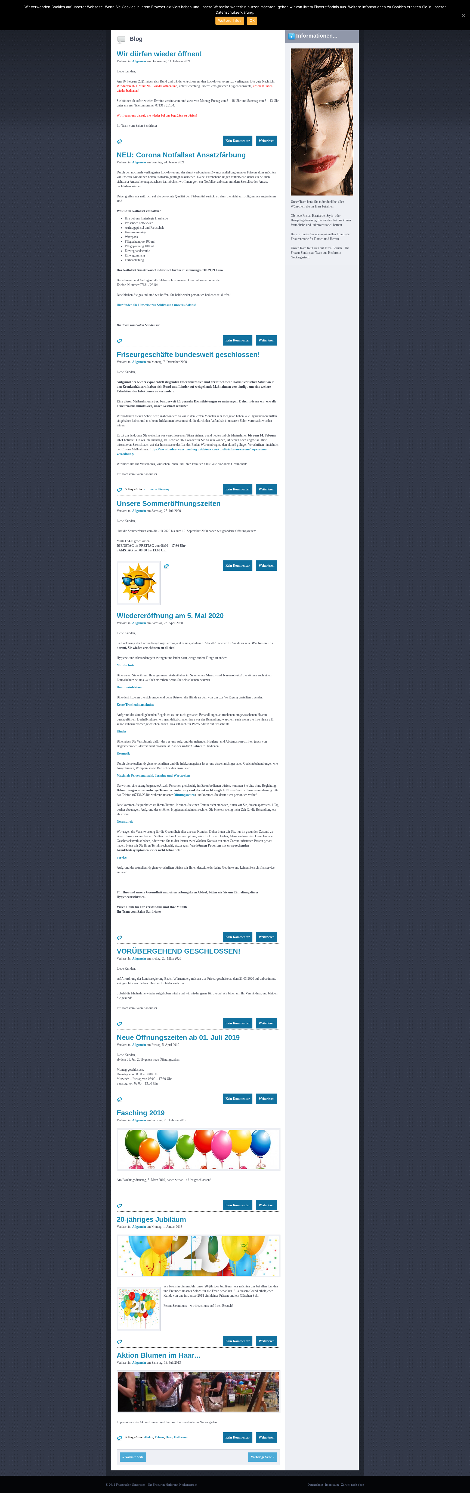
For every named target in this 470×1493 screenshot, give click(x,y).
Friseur (159, 1437)
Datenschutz (315, 1484)
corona (149, 489)
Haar (169, 1437)
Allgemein (139, 61)
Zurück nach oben (352, 1484)
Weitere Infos (230, 20)
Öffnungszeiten (184, 795)
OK (252, 20)
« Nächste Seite (132, 1457)
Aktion (148, 1437)
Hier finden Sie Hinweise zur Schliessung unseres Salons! (156, 305)
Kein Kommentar (237, 141)
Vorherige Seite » (262, 1457)
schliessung (162, 489)
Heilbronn (180, 1437)
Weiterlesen (266, 141)
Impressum (332, 1484)
